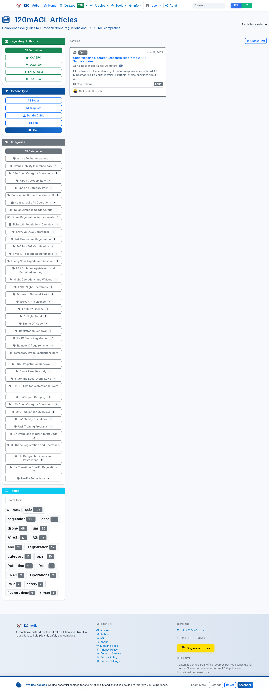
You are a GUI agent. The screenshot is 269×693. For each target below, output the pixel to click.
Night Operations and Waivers (34, 279)
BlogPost (35, 108)
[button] (73, 5)
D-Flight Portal (34, 316)
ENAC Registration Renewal (34, 364)
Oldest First (257, 40)
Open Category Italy (34, 180)
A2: (38, 537)
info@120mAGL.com (193, 630)
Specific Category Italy (34, 187)
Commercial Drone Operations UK (34, 195)
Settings (216, 685)
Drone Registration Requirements (34, 217)
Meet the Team (109, 645)
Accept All (245, 685)
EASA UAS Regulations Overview (34, 224)
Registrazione (20, 592)
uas (39, 528)
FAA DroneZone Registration (34, 239)
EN (236, 5)
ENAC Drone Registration (34, 338)
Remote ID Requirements (34, 345)
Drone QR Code (35, 323)
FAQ (35, 123)
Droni (45, 566)
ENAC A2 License (34, 308)
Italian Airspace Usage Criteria (34, 209)
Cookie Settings (110, 661)
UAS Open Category (35, 397)
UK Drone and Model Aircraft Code (35, 435)
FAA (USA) (35, 78)
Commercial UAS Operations (34, 202)
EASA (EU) (35, 64)
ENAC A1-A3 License (35, 301)
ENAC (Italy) (35, 71)
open (44, 556)
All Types (34, 100)
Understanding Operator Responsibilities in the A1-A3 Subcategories (109, 59)
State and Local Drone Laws (34, 378)
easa (48, 519)
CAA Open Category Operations (34, 173)
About (104, 641)
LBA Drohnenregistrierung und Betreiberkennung (35, 270)
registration (41, 547)
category (18, 556)
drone (16, 528)
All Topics (13, 510)
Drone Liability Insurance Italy (34, 165)
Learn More (198, 685)
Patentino (19, 566)
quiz (33, 509)
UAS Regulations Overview (34, 411)
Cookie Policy (108, 657)
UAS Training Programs (34, 426)
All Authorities (33, 50)
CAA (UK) (35, 57)
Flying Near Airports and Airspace (35, 261)
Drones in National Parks (34, 294)
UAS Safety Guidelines (34, 419)
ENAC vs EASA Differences (34, 231)
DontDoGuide (35, 115)
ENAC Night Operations (35, 287)
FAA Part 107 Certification (34, 246)
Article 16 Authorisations (34, 158)
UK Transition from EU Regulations (35, 469)
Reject (230, 685)
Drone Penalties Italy (34, 371)
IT (247, 5)
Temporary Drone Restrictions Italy (35, 354)
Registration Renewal (34, 330)
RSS (102, 638)
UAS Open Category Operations (34, 404)
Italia (13, 584)
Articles (104, 630)
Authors (105, 634)
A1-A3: (16, 537)
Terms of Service (110, 653)
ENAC (15, 575)
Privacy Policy (109, 649)
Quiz (35, 130)
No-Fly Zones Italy (34, 478)
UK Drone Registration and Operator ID (35, 446)
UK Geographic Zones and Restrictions (35, 458)
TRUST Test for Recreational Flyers (35, 387)
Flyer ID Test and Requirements (34, 253)
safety (34, 584)
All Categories (34, 151)
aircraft (47, 592)
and (14, 547)
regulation (20, 519)
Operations (42, 575)
